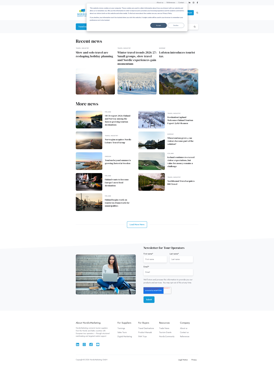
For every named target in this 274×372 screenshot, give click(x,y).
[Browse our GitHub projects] (91, 344)
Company (185, 322)
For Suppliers (124, 322)
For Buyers (143, 322)
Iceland (170, 153)
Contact (181, 2)
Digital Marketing (124, 336)
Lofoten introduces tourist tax (177, 54)
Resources (164, 322)
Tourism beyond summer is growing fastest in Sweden (118, 162)
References (171, 2)
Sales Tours (122, 332)
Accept (158, 25)
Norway (162, 48)
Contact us (184, 332)
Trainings (121, 328)
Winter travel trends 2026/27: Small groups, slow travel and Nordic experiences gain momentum (137, 58)
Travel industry (82, 48)
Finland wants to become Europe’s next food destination (117, 182)
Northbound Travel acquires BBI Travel (181, 183)
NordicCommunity (166, 336)
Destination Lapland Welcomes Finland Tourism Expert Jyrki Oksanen (180, 120)
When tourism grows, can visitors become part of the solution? (180, 141)
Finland (108, 112)
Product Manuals (145, 332)
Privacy (194, 360)
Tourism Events (165, 332)
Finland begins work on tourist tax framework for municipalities (117, 202)
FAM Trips (142, 336)
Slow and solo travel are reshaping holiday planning (94, 54)
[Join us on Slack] (84, 344)
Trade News (164, 328)
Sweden (108, 156)
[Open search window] (197, 13)
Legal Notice (183, 360)
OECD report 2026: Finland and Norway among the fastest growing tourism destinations (117, 120)
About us (160, 2)
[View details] (189, 2)
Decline (175, 25)
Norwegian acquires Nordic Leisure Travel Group (118, 141)
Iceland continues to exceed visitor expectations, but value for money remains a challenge (180, 162)
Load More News (137, 224)
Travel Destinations (146, 328)
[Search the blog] (195, 27)
